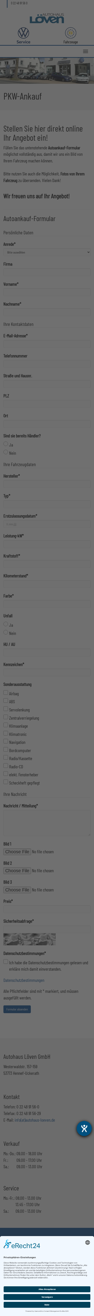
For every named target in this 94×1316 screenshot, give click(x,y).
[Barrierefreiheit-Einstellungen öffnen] (84, 1128)
